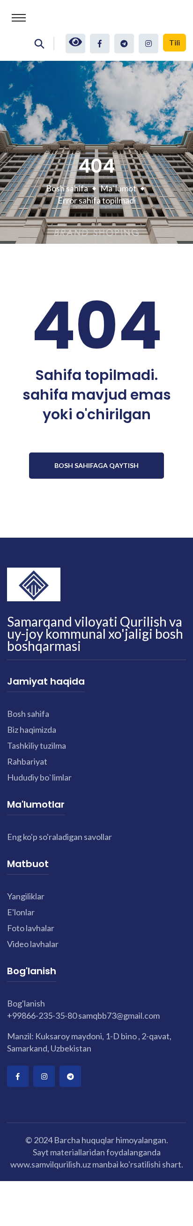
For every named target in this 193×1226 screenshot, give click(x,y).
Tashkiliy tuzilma (36, 745)
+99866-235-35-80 (42, 1015)
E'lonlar (21, 912)
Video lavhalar (33, 944)
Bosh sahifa (67, 188)
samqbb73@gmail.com (119, 1015)
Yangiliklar (26, 896)
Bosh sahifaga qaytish (96, 465)
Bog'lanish (26, 1003)
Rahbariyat (27, 761)
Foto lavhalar (30, 928)
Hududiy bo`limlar (39, 777)
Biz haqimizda (31, 729)
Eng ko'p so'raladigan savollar (59, 837)
